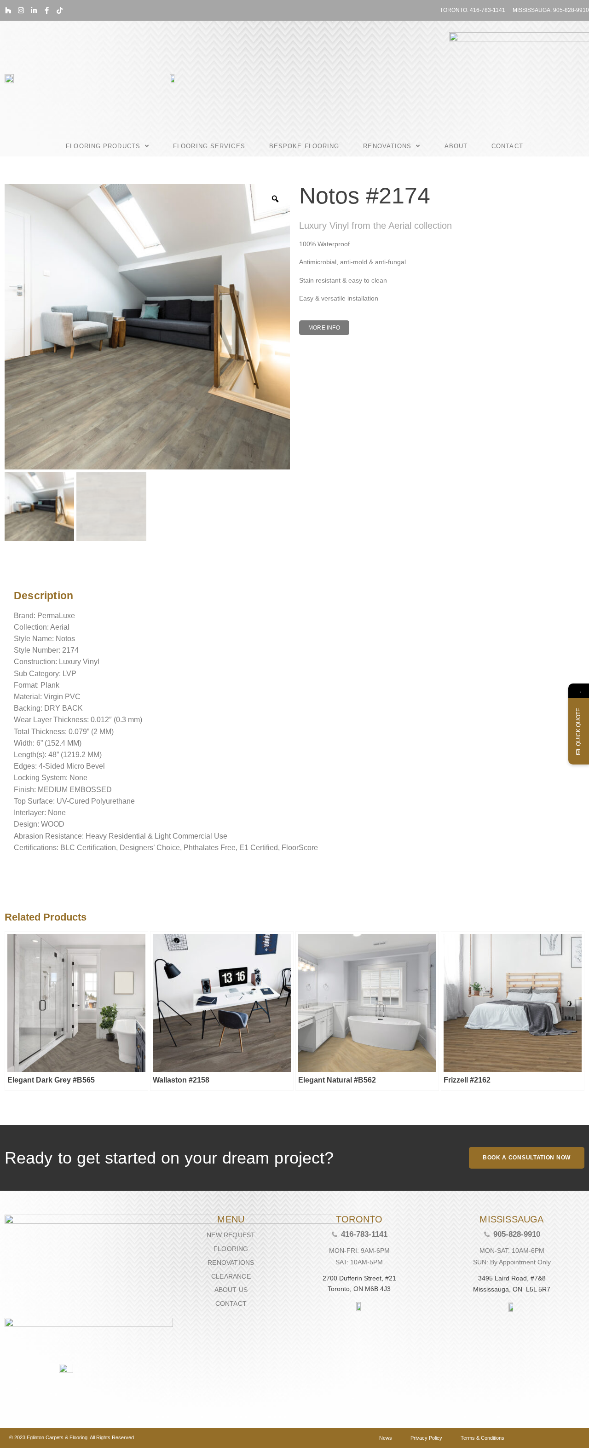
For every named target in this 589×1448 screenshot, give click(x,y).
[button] (324, 327)
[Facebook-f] (46, 10)
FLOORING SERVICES (209, 146)
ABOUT (456, 146)
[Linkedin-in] (33, 10)
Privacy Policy (426, 1438)
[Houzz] (8, 10)
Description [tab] (11, 572)
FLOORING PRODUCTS (103, 146)
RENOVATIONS (387, 146)
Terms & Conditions (482, 1438)
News (385, 1438)
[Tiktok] (59, 10)
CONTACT (507, 146)
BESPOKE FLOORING (304, 146)
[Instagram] (20, 10)
